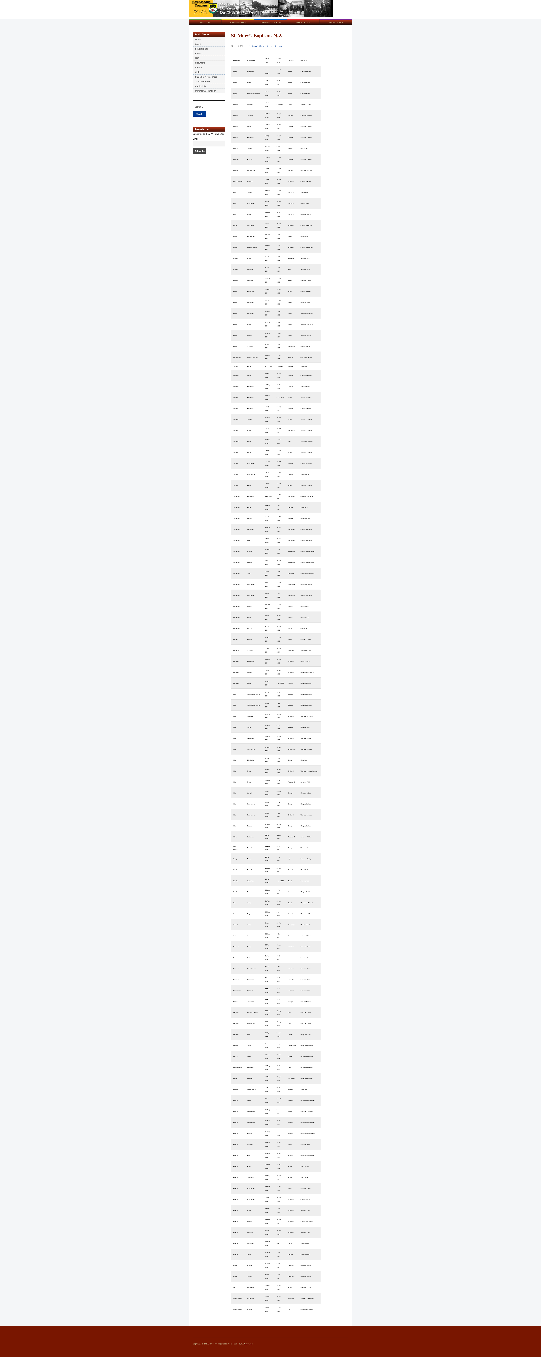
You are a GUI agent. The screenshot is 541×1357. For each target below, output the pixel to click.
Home (198, 39)
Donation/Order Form (205, 90)
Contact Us (200, 86)
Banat (198, 44)
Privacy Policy (336, 22)
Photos (198, 67)
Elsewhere (200, 62)
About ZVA (205, 22)
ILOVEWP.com (247, 1343)
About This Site (303, 22)
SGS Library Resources (206, 76)
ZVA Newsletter (202, 81)
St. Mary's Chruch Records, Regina (265, 46)
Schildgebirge (201, 48)
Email (195, 139)
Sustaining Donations (270, 22)
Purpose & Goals (238, 22)
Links (197, 72)
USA (197, 58)
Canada (198, 53)
